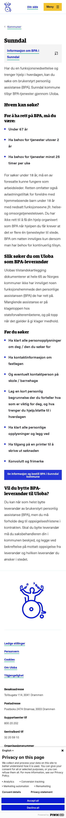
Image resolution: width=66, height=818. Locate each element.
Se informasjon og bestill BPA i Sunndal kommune (33, 475)
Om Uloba (10, 667)
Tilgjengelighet (14, 675)
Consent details (11, 792)
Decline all (33, 807)
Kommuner (14, 26)
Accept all (33, 800)
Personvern (11, 651)
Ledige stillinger (14, 643)
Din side (32, 6)
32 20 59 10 (11, 737)
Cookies (9, 659)
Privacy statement (41, 792)
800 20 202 (11, 723)
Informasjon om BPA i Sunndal (23, 53)
